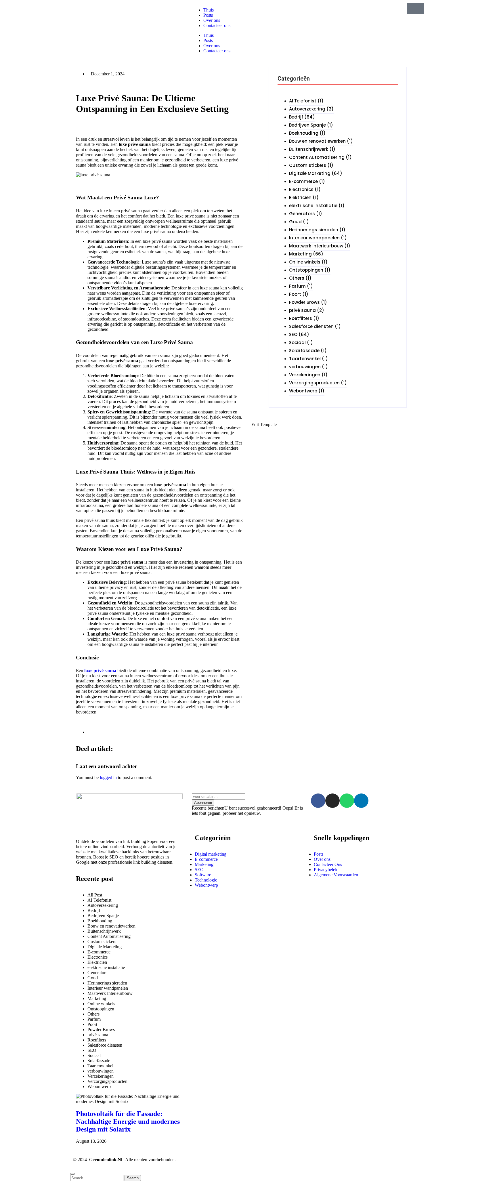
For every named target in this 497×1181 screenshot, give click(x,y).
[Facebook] (318, 800)
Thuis (208, 35)
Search (133, 1178)
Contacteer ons (216, 50)
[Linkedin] (361, 800)
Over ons (211, 45)
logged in (108, 777)
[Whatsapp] (347, 800)
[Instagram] (332, 800)
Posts (208, 40)
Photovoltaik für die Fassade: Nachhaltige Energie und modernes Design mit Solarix (128, 1121)
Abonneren (203, 802)
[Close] (72, 1174)
